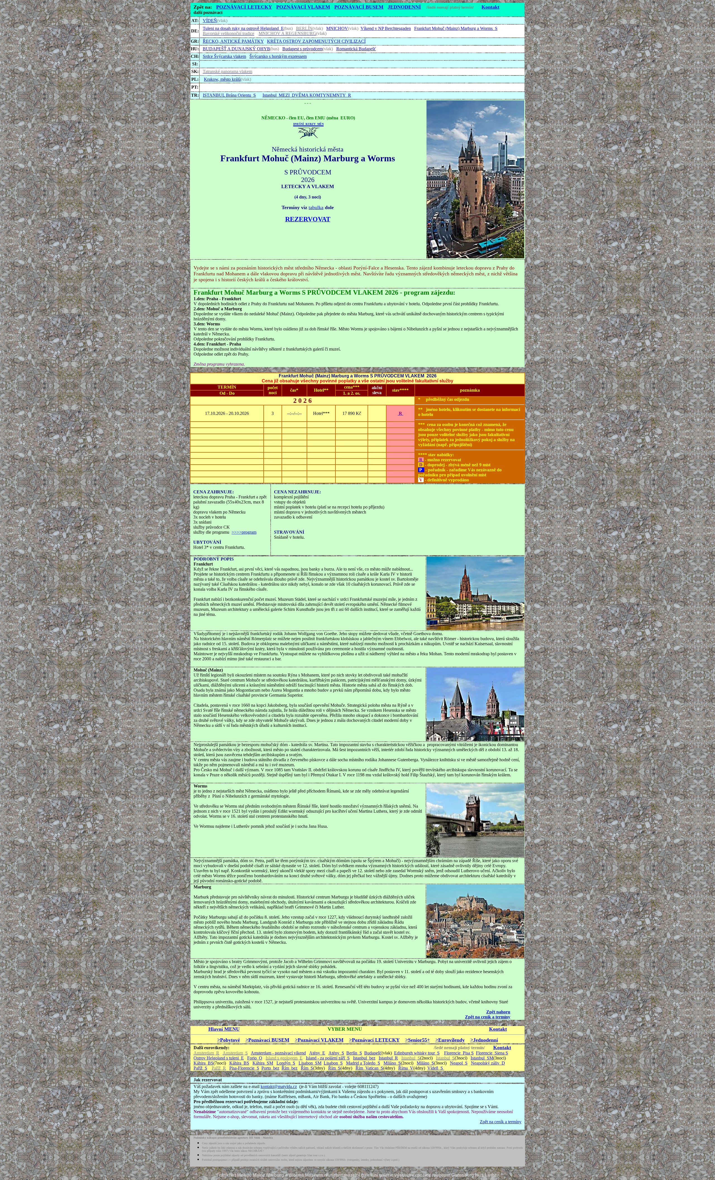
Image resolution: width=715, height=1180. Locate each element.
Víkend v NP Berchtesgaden (386, 28)
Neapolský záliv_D (488, 1063)
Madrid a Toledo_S (363, 1063)
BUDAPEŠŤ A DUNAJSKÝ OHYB (236, 48)
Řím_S (307, 1068)
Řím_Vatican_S (369, 1068)
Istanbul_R (388, 1058)
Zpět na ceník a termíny (500, 1121)
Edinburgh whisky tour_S (417, 1053)
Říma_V (405, 1068)
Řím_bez (289, 1068)
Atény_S (336, 1053)
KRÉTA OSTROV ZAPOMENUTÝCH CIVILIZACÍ (316, 41)
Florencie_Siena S (492, 1053)
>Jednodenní (484, 1040)
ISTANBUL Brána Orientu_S (229, 95)
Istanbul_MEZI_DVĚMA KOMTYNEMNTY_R (307, 95)
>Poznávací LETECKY (374, 1040)
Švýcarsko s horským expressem (278, 56)
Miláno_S (392, 1063)
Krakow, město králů (222, 79)
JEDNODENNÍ (404, 7)
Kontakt (490, 7)
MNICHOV (337, 28)
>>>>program (244, 532)
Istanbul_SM (482, 1058)
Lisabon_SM (310, 1063)
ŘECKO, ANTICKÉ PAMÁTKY (233, 41)
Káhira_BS (203, 1063)
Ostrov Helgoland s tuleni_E (219, 1058)
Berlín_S (354, 1053)
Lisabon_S (333, 1063)
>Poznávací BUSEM (267, 1040)
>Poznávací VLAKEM (319, 1040)
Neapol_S (459, 1063)
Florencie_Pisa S (459, 1053)
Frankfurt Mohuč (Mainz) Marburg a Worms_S (455, 28)
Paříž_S (200, 1068)
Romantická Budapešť (356, 48)
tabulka (316, 207)
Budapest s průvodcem (302, 48)
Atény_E (317, 1053)
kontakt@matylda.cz (279, 1086)
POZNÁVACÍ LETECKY (244, 7)
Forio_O (254, 1058)
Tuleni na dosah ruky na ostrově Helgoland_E (243, 28)
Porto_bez (270, 1068)
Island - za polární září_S (328, 1058)
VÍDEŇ (210, 20)
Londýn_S (286, 1063)
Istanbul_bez (364, 1058)
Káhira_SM (262, 1063)
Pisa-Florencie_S (244, 1068)
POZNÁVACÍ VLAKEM (303, 7)
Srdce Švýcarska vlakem (224, 56)
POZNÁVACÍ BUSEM (358, 7)
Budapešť (373, 1053)
